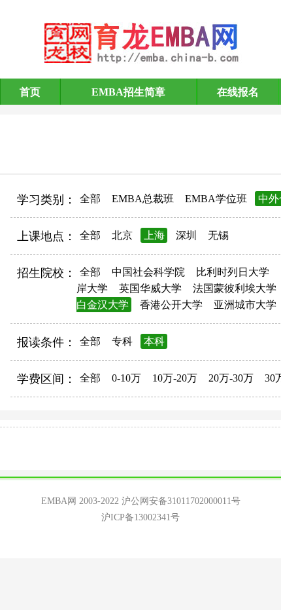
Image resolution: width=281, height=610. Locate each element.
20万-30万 (231, 378)
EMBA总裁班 (143, 198)
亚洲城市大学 (245, 304)
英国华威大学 (150, 288)
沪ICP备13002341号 (140, 517)
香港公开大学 (171, 304)
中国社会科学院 (148, 272)
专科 (122, 341)
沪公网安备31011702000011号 (181, 501)
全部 (90, 198)
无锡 (218, 235)
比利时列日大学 (232, 272)
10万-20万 (174, 378)
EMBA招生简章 (128, 92)
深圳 (186, 235)
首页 (30, 92)
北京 (122, 235)
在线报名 (238, 92)
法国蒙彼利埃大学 (234, 288)
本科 (154, 341)
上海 (154, 235)
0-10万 (126, 378)
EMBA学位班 (216, 198)
